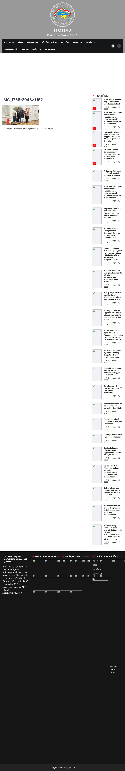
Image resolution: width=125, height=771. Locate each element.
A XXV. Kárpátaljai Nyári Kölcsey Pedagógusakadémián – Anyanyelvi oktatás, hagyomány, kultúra (113, 335)
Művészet (91, 42)
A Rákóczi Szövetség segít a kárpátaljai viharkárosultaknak (112, 101)
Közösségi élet (49, 42)
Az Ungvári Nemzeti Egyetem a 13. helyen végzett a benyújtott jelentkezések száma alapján (112, 315)
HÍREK (95, 565)
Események (32, 42)
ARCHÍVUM (97, 569)
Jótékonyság (11, 49)
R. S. (107, 107)
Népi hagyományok (31, 49)
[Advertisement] (62, 71)
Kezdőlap (9, 42)
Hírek (20, 42)
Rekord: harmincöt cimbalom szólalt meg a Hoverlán (113, 421)
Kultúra (65, 42)
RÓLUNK (96, 561)
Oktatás (77, 42)
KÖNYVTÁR (97, 574)
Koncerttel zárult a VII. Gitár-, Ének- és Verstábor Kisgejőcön (113, 406)
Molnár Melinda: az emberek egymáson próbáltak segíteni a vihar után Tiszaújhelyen (112, 510)
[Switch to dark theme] (113, 46)
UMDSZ (62, 30)
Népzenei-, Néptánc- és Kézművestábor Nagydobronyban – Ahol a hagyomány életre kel (112, 136)
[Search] (119, 46)
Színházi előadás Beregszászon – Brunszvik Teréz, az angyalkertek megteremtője (112, 154)
